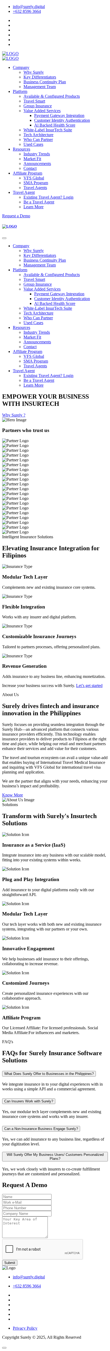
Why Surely (33, 72)
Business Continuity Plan (44, 82)
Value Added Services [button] (42, 110)
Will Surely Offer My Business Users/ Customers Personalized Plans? (55, 1157)
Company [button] (21, 67)
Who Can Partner (38, 139)
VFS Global (33, 178)
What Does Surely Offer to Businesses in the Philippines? (49, 1074)
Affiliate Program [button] (27, 173)
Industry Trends (36, 154)
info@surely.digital (29, 6)
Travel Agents (35, 187)
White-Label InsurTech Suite (47, 130)
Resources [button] (21, 149)
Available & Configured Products (51, 96)
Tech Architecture (38, 134)
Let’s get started (89, 685)
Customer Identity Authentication (62, 120)
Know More (12, 795)
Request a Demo (16, 216)
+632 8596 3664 (27, 11)
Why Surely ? (13, 415)
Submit (9, 1263)
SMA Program (35, 182)
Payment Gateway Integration (59, 115)
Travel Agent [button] (24, 192)
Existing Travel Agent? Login (48, 197)
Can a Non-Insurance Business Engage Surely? (41, 1129)
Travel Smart (34, 101)
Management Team (39, 86)
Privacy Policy (25, 1328)
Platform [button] (20, 91)
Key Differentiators (39, 77)
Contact (30, 168)
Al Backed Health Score (54, 125)
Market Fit (32, 158)
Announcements (37, 163)
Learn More (33, 207)
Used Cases (33, 144)
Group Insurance (37, 106)
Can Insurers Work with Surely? (28, 1101)
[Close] (4, 238)
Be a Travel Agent (38, 202)
